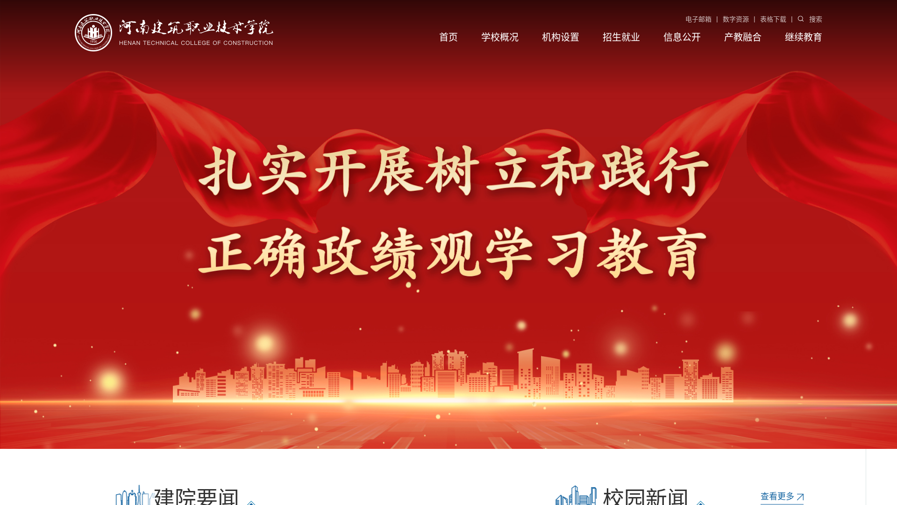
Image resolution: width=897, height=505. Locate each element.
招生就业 (621, 37)
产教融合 (743, 37)
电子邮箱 (698, 19)
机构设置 (560, 37)
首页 (448, 37)
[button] (759, 428)
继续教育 (803, 37)
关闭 (87, 80)
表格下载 (773, 19)
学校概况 (500, 37)
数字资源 (736, 19)
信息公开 (682, 37)
